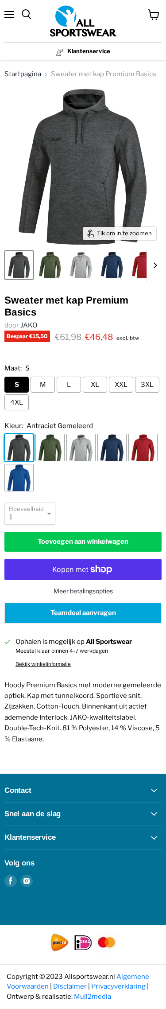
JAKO (28, 325)
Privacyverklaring (118, 986)
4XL (16, 402)
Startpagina (22, 74)
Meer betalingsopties (83, 591)
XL (95, 385)
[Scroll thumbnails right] (154, 265)
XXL (121, 385)
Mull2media (92, 997)
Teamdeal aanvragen (83, 613)
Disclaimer (70, 986)
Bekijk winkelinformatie (43, 664)
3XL (147, 385)
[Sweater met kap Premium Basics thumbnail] (19, 265)
